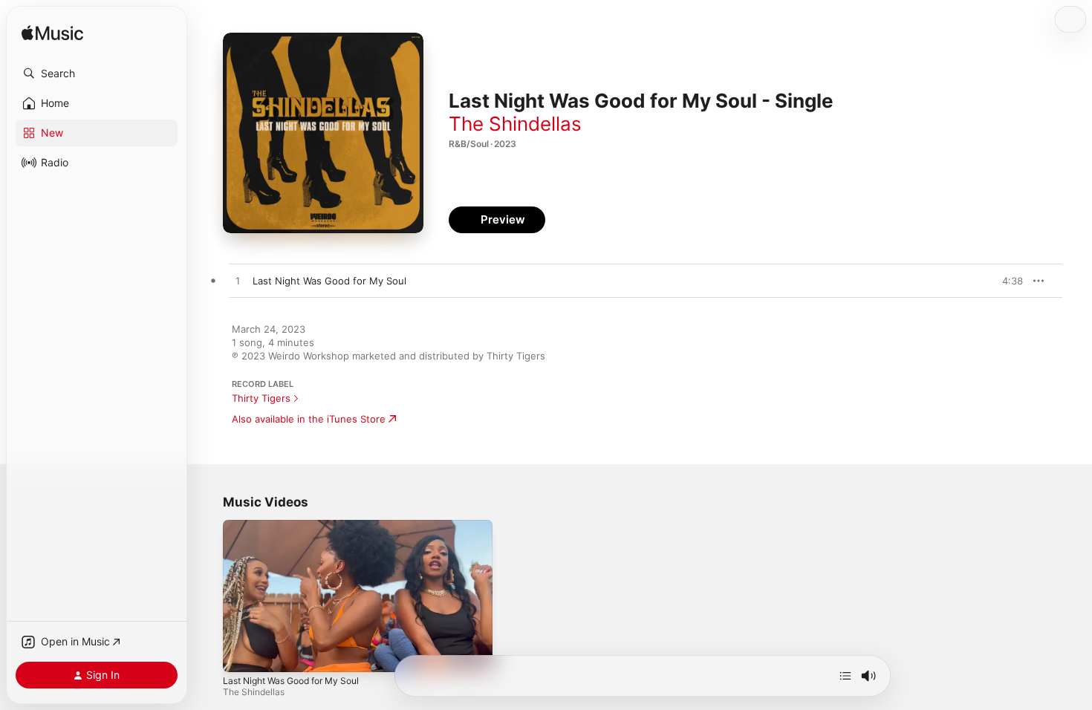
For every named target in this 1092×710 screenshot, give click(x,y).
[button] (96, 73)
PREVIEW (1006, 280)
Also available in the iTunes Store (309, 419)
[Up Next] (845, 675)
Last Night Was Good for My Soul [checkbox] (329, 281)
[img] (52, 33)
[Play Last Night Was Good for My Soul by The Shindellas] (238, 281)
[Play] (241, 653)
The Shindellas (515, 123)
